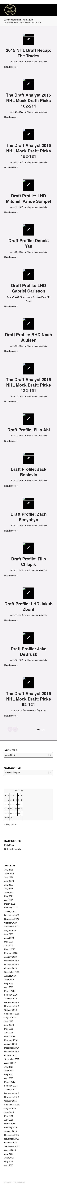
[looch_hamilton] (28, 39)
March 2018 (9, 1036)
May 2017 (8, 1074)
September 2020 (11, 926)
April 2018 (8, 1032)
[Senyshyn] (28, 503)
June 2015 (9, 1158)
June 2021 (9, 892)
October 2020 (10, 923)
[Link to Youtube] (51, 1182)
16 (11, 809)
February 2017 (10, 1086)
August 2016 (10, 1108)
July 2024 (8, 877)
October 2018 (10, 1010)
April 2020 (8, 945)
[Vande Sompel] (28, 185)
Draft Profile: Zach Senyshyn (29, 516)
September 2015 (11, 1146)
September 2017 (11, 1059)
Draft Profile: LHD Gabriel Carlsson (28, 288)
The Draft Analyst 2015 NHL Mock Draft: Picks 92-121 (28, 698)
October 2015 (10, 1142)
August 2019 (10, 976)
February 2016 (10, 1127)
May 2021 (8, 896)
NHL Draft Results (12, 849)
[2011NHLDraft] (28, 682)
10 (13, 804)
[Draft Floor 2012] (28, 84)
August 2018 (10, 1017)
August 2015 (10, 1150)
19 (19, 809)
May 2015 (8, 1161)
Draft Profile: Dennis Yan (28, 243)
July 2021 (8, 888)
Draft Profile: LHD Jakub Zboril (28, 606)
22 (8, 813)
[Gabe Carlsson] (28, 274)
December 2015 (11, 1135)
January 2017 (10, 1089)
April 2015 (8, 1165)
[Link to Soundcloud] (38, 1182)
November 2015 (11, 1139)
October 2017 (10, 1055)
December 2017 (11, 1048)
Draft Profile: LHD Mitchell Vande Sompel (28, 198)
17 (13, 809)
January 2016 (10, 1131)
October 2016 (10, 1101)
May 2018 (8, 1029)
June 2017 (9, 1070)
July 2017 (8, 1067)
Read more (10, 66)
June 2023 (9, 881)
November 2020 (11, 919)
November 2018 (11, 1006)
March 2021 (9, 904)
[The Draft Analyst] (23, 10)
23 (11, 813)
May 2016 (8, 1116)
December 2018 (11, 1002)
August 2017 (10, 1063)
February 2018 (10, 1040)
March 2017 (9, 1082)
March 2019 (9, 991)
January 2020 (10, 957)
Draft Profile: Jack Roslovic (28, 471)
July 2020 (8, 934)
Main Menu (32, 61)
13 (21, 804)
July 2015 (8, 1154)
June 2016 (9, 1112)
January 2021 (10, 911)
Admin (44, 61)
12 (19, 804)
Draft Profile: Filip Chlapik (28, 561)
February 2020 (10, 953)
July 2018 (8, 1021)
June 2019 (9, 979)
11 (16, 804)
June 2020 (9, 938)
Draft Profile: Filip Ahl (28, 430)
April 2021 (8, 900)
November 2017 (11, 1051)
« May (7, 824)
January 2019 (10, 998)
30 (11, 818)
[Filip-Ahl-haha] (28, 419)
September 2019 (11, 972)
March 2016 (9, 1123)
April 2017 (8, 1078)
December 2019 (11, 960)
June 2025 (9, 873)
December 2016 (11, 1093)
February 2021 (10, 907)
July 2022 (8, 885)
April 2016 (8, 1120)
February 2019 (10, 995)
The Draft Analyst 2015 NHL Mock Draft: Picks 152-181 (28, 150)
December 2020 (11, 915)
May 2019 (8, 983)
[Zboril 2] (28, 593)
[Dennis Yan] (28, 230)
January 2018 (10, 1044)
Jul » (14, 824)
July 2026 (8, 870)
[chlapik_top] (28, 548)
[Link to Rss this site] (42, 1182)
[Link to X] (46, 1182)
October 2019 (10, 968)
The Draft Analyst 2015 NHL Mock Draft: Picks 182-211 (28, 100)
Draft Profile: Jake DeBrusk (28, 651)
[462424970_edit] (28, 324)
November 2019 (11, 964)
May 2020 (8, 942)
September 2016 (11, 1104)
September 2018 (11, 1014)
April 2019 (8, 987)
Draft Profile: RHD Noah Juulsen (28, 337)
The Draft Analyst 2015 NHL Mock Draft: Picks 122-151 (28, 384)
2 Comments (27, 297)
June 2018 (9, 1025)
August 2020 (10, 930)
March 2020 (9, 949)
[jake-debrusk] (28, 638)
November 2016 (11, 1097)
